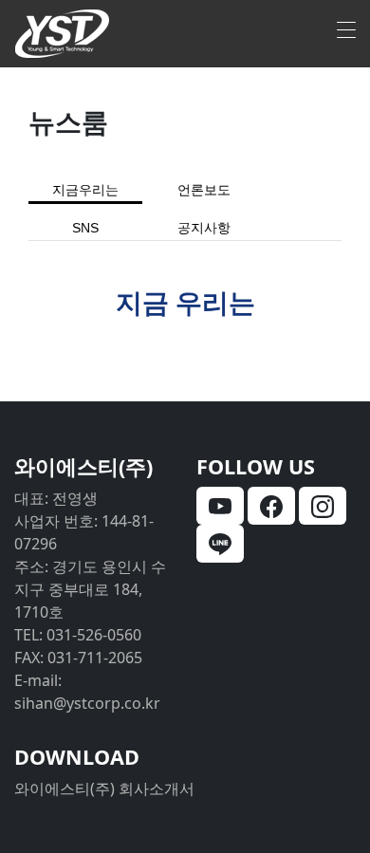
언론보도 (204, 190)
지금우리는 (85, 190)
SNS (85, 228)
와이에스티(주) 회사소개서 (104, 788)
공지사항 (204, 228)
